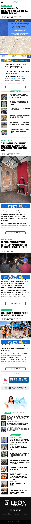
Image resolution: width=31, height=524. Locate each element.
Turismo (20, 516)
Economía (26, 514)
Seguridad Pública (7, 514)
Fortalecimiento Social (17, 514)
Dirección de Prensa (8, 17)
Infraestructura (13, 516)
